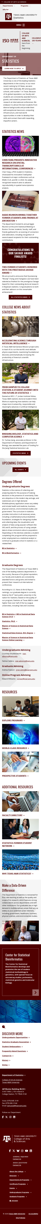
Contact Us (17, 1159)
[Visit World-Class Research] (20, 734)
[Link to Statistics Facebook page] (3, 1117)
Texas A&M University (10, 1082)
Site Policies (20, 1218)
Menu (18, 25)
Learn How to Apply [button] (12, 68)
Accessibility (33, 1214)
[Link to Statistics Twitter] (6, 1117)
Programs (24, 6)
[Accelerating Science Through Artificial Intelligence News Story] (20, 326)
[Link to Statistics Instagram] (10, 1117)
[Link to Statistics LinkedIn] (14, 1117)
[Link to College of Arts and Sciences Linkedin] (31, 1151)
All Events (19, 470)
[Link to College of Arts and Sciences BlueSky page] (18, 1151)
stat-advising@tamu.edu (24, 661)
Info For (6, 10)
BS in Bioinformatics (10, 553)
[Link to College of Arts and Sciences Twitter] (13, 1151)
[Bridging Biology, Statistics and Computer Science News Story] (20, 420)
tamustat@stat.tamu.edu (16, 1106)
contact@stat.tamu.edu (26, 679)
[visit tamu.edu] (7, 1139)
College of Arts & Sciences (12, 1080)
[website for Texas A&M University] (8, 16)
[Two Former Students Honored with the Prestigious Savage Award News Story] (20, 253)
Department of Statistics (12, 1075)
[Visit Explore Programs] (20, 706)
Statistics (18, 17)
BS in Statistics (8, 548)
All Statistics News (19, 297)
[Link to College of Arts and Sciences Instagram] (22, 1151)
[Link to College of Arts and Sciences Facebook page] (10, 1151)
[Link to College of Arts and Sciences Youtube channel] (26, 1151)
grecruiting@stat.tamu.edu (26, 670)
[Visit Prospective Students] (20, 761)
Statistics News (19, 453)
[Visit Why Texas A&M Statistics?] (20, 859)
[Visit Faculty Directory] (20, 801)
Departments (8, 6)
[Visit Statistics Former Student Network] (20, 829)
